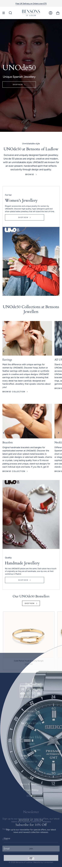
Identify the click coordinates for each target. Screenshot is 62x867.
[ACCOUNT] (50, 13)
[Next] (58, 351)
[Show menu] (4, 13)
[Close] (57, 657)
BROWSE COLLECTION (13, 392)
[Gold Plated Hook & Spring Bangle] (28, 635)
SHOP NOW (18, 85)
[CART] (58, 13)
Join (31, 858)
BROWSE (29, 174)
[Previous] (4, 351)
